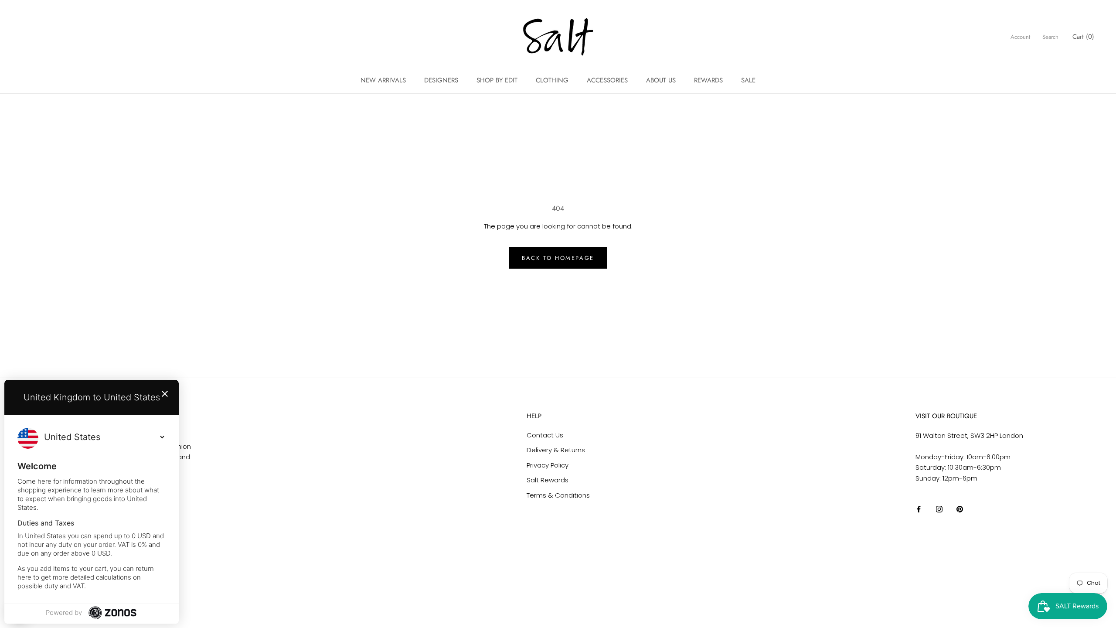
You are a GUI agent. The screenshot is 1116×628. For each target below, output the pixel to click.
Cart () (1083, 36)
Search (1050, 37)
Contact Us (545, 435)
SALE (748, 80)
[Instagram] (939, 509)
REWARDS (708, 80)
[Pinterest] (959, 509)
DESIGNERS (441, 80)
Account (1020, 37)
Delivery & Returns (556, 449)
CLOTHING (552, 80)
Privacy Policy (547, 465)
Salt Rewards (547, 480)
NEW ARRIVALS (383, 80)
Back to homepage (558, 258)
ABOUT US (661, 80)
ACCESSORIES (607, 80)
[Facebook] (918, 509)
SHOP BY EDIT (496, 80)
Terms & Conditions (558, 495)
